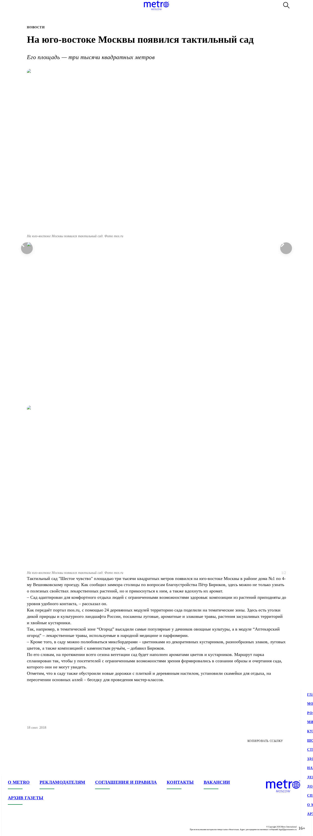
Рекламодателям (62, 782)
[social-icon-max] (41, 828)
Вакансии (217, 782)
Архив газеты (25, 797)
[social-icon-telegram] (21, 828)
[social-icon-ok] (31, 828)
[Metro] (156, 5)
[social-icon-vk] (12, 828)
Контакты (180, 782)
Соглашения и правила (126, 782)
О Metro (19, 782)
